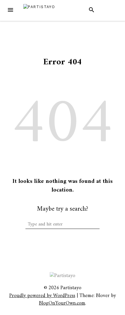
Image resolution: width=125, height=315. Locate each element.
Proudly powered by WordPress (42, 295)
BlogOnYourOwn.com (62, 303)
